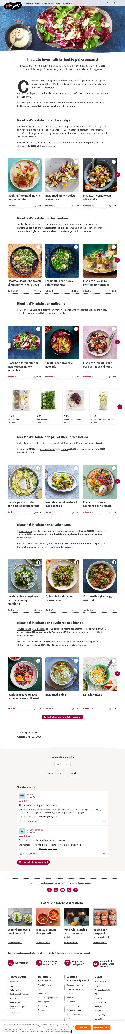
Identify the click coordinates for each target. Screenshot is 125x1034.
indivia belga (61, 84)
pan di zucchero (47, 448)
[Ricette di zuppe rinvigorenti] (48, 926)
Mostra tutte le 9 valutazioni (33, 862)
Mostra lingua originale (48, 816)
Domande (71, 773)
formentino (62, 102)
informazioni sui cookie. (63, 1031)
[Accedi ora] (114, 3)
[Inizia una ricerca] (108, 3)
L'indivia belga (24, 126)
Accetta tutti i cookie (101, 1027)
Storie (51, 953)
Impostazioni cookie (74, 1014)
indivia (64, 448)
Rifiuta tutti (83, 1027)
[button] (22, 796)
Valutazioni (54, 773)
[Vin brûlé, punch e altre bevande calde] (76, 926)
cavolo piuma (32, 93)
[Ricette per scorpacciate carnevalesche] (105, 926)
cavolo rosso (39, 628)
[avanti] (117, 175)
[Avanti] (119, 406)
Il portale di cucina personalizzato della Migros (26, 953)
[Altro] (104, 821)
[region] (62, 1027)
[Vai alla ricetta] (25, 183)
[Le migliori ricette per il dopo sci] (20, 926)
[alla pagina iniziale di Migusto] (13, 4)
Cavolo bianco (24, 628)
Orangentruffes (35, 829)
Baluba (30, 794)
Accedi (65, 764)
